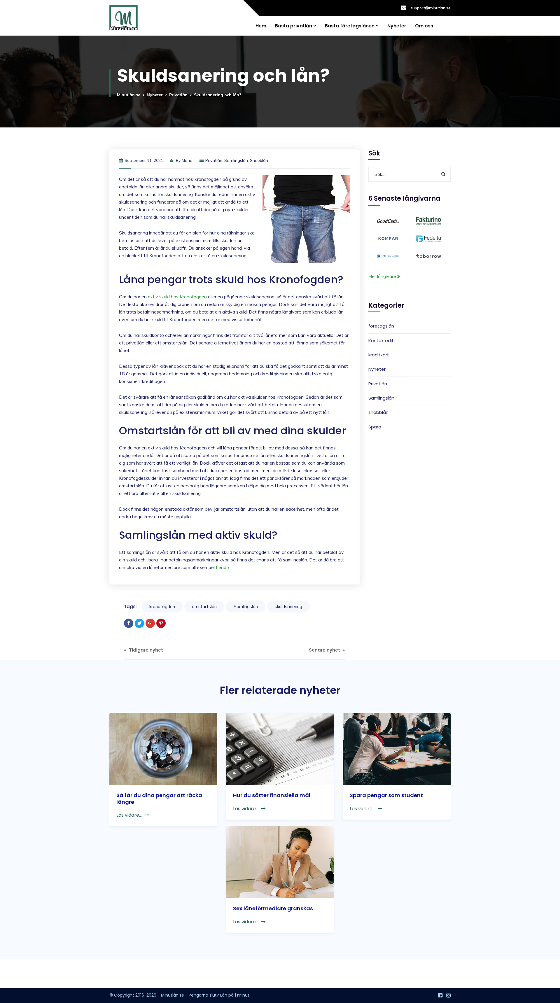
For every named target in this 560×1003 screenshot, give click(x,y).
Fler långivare (382, 276)
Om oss (424, 25)
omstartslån (204, 606)
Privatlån (178, 94)
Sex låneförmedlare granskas (273, 908)
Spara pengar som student (386, 795)
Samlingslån (236, 160)
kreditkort (378, 355)
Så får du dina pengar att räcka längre (159, 799)
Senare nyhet (325, 650)
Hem (261, 25)
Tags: (130, 606)
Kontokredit (381, 340)
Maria (187, 160)
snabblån (259, 160)
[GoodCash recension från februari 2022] (388, 220)
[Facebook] (128, 623)
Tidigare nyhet (145, 650)
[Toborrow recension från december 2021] (428, 255)
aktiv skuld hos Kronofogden (177, 297)
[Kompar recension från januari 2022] (388, 238)
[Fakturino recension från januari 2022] (428, 220)
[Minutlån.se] (123, 17)
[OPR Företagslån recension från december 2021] (388, 255)
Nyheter (396, 25)
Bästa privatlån (293, 25)
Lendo (222, 567)
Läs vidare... (129, 815)
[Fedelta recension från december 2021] (428, 238)
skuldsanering (288, 606)
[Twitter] (139, 623)
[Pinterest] (161, 623)
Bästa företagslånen (349, 25)
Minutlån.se (128, 94)
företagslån (381, 326)
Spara (374, 427)
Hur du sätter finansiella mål (271, 795)
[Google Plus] (150, 623)
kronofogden (162, 606)
